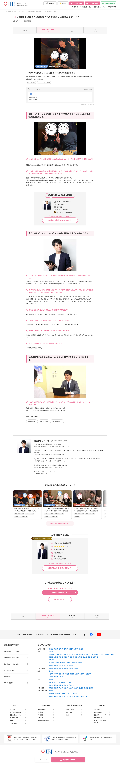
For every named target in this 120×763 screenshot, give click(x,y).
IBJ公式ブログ (112, 7)
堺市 (55, 682)
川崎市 (57, 662)
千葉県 (56, 665)
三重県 (61, 676)
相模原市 (62, 662)
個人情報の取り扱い (44, 720)
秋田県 (71, 649)
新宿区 (66, 654)
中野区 (51, 657)
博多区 (75, 693)
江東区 (86, 654)
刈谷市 (67, 674)
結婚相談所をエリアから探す (12, 651)
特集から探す (8, 677)
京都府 (56, 685)
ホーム (5, 11)
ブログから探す (8, 683)
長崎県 (56, 696)
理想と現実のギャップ (57, 421)
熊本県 (61, 696)
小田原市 (51, 662)
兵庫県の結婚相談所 (12, 11)
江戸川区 (95, 657)
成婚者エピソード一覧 (41, 11)
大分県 (66, 696)
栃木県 (66, 665)
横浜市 (80, 662)
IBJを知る (75, 7)
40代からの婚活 (44, 421)
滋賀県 (61, 685)
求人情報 (40, 715)
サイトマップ (98, 709)
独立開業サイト (98, 717)
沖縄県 (82, 696)
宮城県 (66, 649)
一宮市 (51, 674)
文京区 (71, 654)
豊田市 (77, 674)
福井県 (76, 668)
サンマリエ (69, 712)
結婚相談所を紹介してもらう (12, 658)
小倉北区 (69, 693)
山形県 (76, 649)
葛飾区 (90, 657)
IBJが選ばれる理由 (85, 7)
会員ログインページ (100, 715)
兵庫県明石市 (20, 11)
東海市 (72, 674)
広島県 (66, 688)
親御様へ (12, 720)
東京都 (51, 651)
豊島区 (61, 657)
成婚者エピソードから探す (12, 664)
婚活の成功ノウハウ (99, 7)
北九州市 (51, 693)
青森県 (56, 649)
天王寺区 (69, 682)
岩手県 (61, 649)
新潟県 (56, 668)
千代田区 (51, 654)
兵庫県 (51, 685)
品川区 (91, 654)
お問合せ (40, 717)
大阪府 (51, 679)
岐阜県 (51, 676)
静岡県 (56, 676)
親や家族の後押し (32, 421)
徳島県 (76, 688)
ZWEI (67, 715)
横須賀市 (74, 662)
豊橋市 (82, 674)
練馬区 (80, 657)
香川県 (81, 688)
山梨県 (51, 668)
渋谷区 (113, 654)
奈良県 (66, 685)
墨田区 (81, 654)
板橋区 (75, 657)
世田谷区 (107, 654)
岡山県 (61, 688)
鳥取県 (51, 688)
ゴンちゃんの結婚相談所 (30, 11)
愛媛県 (86, 688)
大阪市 (51, 682)
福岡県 (51, 690)
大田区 (101, 654)
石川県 (71, 668)
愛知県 (51, 671)
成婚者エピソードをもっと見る (59, 523)
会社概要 (40, 712)
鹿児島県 (76, 696)
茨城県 (61, 665)
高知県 (91, 688)
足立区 (85, 657)
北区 (65, 657)
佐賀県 (51, 696)
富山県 (66, 668)
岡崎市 (56, 674)
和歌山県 (71, 685)
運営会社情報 (42, 709)
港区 (61, 654)
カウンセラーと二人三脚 (44, 82)
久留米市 (57, 693)
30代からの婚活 (31, 82)
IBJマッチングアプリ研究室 (100, 721)
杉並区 (56, 657)
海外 (87, 696)
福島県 (81, 649)
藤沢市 (68, 662)
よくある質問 (13, 723)
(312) (95, 30)
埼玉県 (51, 665)
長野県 (61, 668)
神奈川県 (51, 659)
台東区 (76, 654)
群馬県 (71, 665)
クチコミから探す (9, 670)
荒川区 (70, 657)
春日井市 (61, 674)
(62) (72, 30)
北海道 (51, 649)
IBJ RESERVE (98, 712)
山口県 (71, 688)
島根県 (56, 688)
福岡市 (63, 693)
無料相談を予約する (70, 760)
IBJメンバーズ (70, 709)
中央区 (57, 654)
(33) (48, 30)
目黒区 (96, 654)
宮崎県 (71, 696)
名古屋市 (88, 674)
